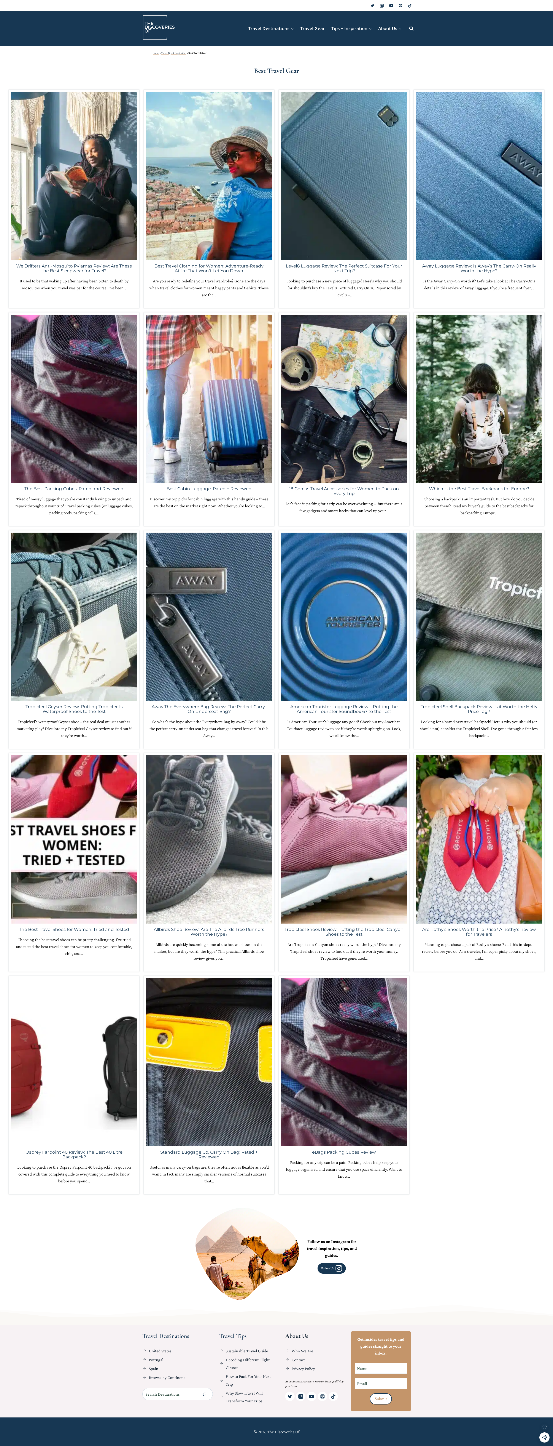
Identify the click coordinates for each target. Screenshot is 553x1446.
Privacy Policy (303, 1368)
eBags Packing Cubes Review (344, 1152)
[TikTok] (410, 6)
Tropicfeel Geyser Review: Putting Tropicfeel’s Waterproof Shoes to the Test (74, 709)
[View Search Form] (411, 28)
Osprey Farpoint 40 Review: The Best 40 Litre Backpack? (73, 1154)
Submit (381, 1398)
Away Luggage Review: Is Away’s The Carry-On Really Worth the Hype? (479, 268)
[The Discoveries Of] (159, 27)
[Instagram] (382, 6)
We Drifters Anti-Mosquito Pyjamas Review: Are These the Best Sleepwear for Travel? (74, 268)
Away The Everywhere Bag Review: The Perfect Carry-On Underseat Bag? (209, 709)
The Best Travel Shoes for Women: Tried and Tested (74, 929)
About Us (296, 1336)
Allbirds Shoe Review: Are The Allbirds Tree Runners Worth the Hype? (209, 932)
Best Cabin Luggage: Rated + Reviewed (209, 488)
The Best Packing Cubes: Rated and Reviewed (74, 488)
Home (156, 52)
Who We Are (302, 1350)
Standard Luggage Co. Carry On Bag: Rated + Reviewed (209, 1154)
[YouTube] (391, 6)
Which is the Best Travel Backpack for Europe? (479, 488)
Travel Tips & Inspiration (173, 52)
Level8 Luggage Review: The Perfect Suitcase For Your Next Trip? (344, 268)
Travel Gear (312, 28)
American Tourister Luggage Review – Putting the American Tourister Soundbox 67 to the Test (344, 709)
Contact (298, 1359)
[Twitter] (372, 6)
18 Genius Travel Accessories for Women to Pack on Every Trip (344, 491)
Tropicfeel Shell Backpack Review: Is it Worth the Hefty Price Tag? (479, 709)
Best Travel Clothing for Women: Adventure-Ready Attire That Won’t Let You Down (209, 268)
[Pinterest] (400, 6)
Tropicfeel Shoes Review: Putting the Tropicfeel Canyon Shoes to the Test (344, 932)
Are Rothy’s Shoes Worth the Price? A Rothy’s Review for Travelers (479, 932)
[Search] (205, 1394)
